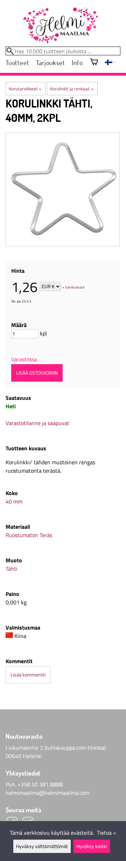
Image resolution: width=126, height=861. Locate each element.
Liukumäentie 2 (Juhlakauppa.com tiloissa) (56, 747)
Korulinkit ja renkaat (71, 88)
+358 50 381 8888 (40, 784)
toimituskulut (75, 287)
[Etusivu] (60, 26)
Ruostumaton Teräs (29, 535)
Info (77, 62)
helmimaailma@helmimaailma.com (47, 793)
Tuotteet (17, 62)
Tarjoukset (50, 62)
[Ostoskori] (94, 62)
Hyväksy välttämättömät (42, 846)
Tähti (12, 568)
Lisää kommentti (28, 675)
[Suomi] (110, 63)
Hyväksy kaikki (91, 846)
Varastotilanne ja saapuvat (37, 423)
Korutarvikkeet (25, 88)
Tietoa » (106, 832)
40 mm (14, 501)
